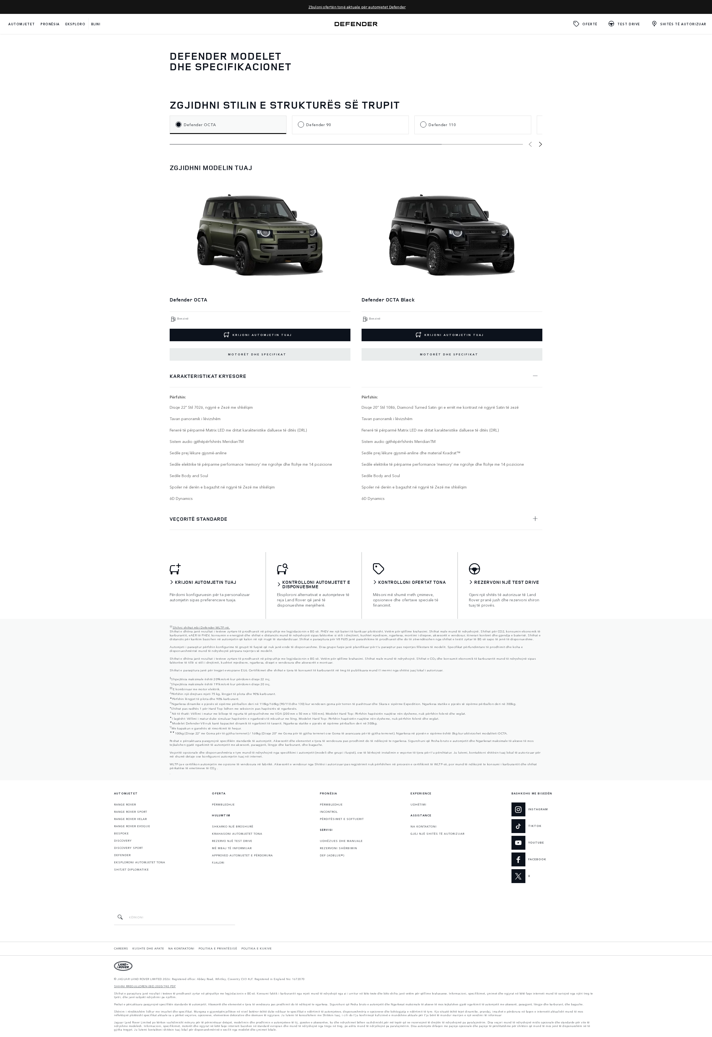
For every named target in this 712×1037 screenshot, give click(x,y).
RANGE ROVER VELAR (130, 819)
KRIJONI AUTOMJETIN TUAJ (262, 335)
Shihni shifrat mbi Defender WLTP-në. (201, 627)
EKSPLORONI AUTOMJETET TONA (139, 862)
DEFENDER (122, 855)
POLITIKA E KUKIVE (256, 948)
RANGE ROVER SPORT (130, 812)
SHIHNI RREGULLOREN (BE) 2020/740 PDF (145, 986)
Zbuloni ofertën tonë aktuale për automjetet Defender (357, 6)
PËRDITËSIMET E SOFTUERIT (342, 819)
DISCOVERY (123, 840)
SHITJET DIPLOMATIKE (131, 869)
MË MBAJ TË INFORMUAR (232, 848)
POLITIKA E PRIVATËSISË (218, 948)
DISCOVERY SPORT (128, 848)
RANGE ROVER (125, 804)
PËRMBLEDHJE (223, 804)
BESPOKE (121, 833)
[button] (540, 144)
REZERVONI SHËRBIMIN (338, 848)
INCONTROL (329, 812)
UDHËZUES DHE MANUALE (341, 841)
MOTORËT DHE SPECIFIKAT (257, 354)
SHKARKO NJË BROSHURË (232, 826)
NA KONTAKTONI (424, 826)
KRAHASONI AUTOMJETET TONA (237, 834)
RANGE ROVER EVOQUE (132, 826)
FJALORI (218, 862)
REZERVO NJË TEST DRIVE (232, 841)
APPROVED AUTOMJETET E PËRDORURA (242, 855)
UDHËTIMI (418, 804)
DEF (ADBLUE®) (332, 855)
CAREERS (121, 948)
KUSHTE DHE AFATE (148, 948)
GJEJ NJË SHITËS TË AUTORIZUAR (437, 834)
